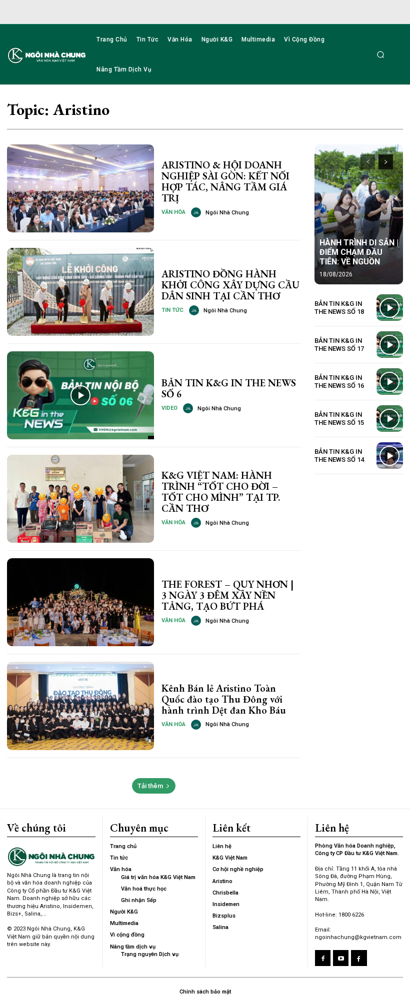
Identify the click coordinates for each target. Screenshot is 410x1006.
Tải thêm (150, 786)
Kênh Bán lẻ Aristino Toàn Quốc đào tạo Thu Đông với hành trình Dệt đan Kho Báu (224, 699)
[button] (380, 54)
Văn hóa (174, 212)
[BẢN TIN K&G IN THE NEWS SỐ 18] (389, 307)
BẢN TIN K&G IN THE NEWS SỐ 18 (339, 307)
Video (170, 408)
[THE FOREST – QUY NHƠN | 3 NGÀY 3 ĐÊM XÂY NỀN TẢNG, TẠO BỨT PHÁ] (80, 602)
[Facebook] (322, 958)
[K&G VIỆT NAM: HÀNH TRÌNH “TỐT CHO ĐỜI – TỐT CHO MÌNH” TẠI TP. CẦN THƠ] (80, 499)
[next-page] (385, 161)
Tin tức (173, 310)
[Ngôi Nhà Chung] (358, 958)
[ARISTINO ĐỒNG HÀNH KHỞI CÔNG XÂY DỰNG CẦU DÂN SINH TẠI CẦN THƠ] (80, 292)
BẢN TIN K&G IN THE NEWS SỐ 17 (339, 344)
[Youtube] (340, 958)
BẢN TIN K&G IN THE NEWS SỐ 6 (229, 388)
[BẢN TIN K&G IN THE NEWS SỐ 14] (389, 455)
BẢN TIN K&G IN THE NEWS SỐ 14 (339, 455)
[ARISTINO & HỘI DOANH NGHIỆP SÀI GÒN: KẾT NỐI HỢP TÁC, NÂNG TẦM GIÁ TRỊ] (80, 188)
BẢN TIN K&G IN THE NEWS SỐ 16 (339, 381)
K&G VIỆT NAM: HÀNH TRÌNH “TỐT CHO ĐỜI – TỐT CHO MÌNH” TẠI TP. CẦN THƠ (221, 492)
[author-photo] (197, 212)
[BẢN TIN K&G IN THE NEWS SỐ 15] (389, 418)
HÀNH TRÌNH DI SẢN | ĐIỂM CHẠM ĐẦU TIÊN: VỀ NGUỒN (359, 252)
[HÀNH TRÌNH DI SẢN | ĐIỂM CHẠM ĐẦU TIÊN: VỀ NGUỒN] (358, 214)
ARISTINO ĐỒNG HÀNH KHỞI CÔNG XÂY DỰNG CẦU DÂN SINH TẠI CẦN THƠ (231, 284)
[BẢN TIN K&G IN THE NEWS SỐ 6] (80, 395)
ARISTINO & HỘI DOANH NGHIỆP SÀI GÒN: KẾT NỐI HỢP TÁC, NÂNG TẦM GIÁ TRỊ (226, 181)
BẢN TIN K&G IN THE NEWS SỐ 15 (339, 418)
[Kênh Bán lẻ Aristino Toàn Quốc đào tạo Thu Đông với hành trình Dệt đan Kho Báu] (80, 706)
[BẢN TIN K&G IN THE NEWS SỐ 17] (389, 344)
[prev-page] (367, 161)
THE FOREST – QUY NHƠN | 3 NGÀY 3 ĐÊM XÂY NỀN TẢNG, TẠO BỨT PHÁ (228, 595)
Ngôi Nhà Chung (227, 212)
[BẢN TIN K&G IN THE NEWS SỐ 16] (389, 381)
